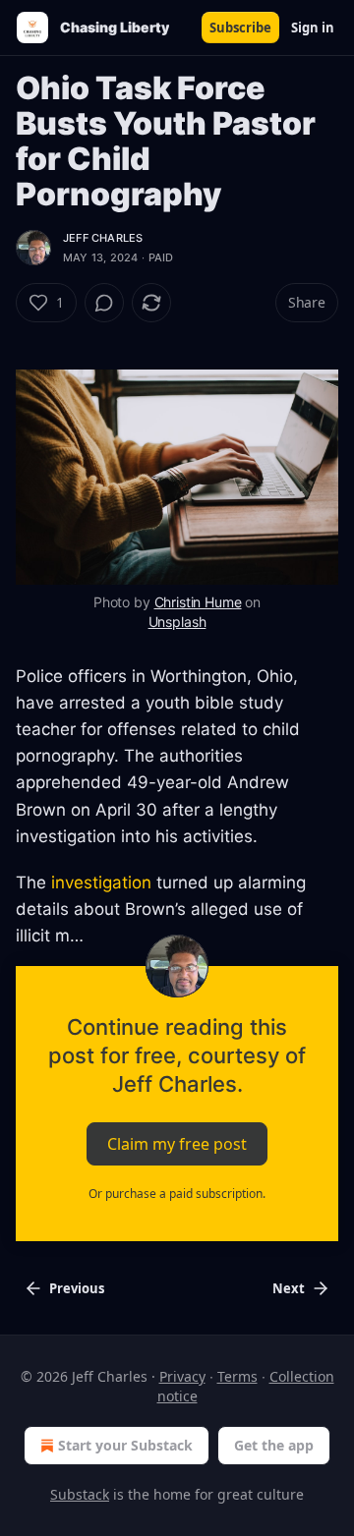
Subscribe (240, 27)
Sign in (312, 27)
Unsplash (177, 621)
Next (288, 1288)
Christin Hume (198, 602)
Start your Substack (125, 1445)
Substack (79, 1494)
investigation (101, 882)
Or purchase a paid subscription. (177, 1193)
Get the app (274, 1445)
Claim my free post (177, 1143)
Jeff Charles (103, 238)
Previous (76, 1288)
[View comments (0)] (104, 302)
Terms (237, 1376)
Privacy (182, 1376)
